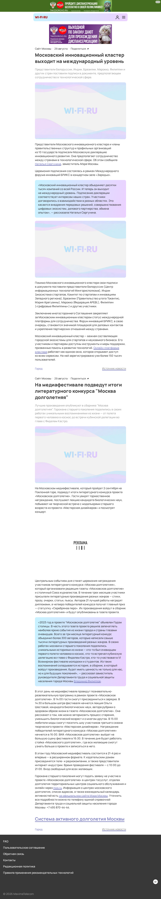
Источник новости (114, 368)
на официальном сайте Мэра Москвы (83, 795)
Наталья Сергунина (48, 164)
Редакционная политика (19, 866)
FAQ (5, 841)
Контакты (9, 860)
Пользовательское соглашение (24, 847)
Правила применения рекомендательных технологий (38, 872)
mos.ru (57, 788)
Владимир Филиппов (87, 681)
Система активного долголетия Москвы (79, 819)
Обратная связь (13, 854)
